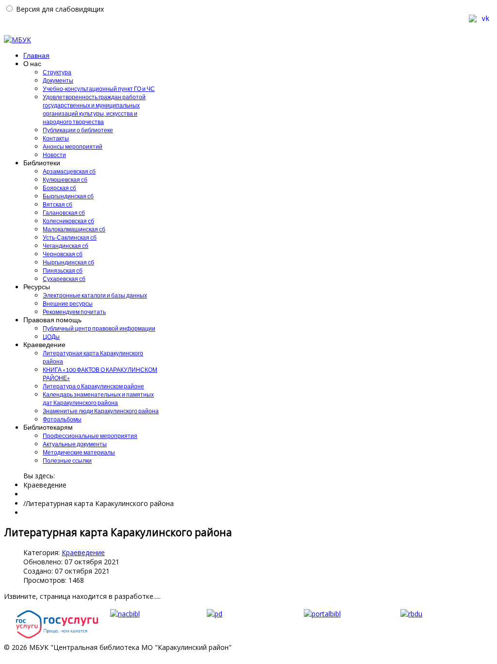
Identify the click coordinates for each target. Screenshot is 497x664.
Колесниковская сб (68, 221)
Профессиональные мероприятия (90, 435)
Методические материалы (79, 452)
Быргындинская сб (68, 196)
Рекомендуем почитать (74, 311)
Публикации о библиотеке (78, 130)
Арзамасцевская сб (69, 171)
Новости (54, 154)
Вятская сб (57, 204)
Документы (58, 80)
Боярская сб (59, 188)
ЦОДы (51, 336)
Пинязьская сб (63, 270)
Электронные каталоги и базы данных (95, 295)
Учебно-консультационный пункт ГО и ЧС (99, 88)
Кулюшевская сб (65, 179)
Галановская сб (64, 212)
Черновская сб (63, 254)
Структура (57, 72)
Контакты (56, 138)
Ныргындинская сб (68, 262)
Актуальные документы (75, 444)
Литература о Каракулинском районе (93, 386)
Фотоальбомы (62, 419)
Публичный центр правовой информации (99, 328)
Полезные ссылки (67, 460)
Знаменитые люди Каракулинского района (101, 411)
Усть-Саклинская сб (70, 237)
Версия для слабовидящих (60, 9)
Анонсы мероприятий (72, 146)
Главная (36, 55)
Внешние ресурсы (68, 303)
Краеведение (83, 552)
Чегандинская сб (65, 245)
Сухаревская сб (64, 278)
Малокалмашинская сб (74, 229)
